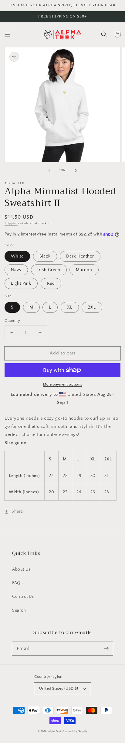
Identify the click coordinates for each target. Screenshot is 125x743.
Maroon (84, 269)
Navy (16, 269)
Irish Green (48, 269)
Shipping (11, 223)
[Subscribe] (106, 648)
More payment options (62, 384)
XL (70, 307)
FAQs (17, 583)
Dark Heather (80, 256)
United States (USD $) (58, 688)
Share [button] (17, 511)
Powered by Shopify (74, 731)
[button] (7, 34)
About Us (21, 569)
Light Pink (21, 283)
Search (19, 610)
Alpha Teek (55, 731)
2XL (92, 307)
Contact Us (23, 596)
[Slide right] (76, 170)
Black (45, 256)
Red (51, 283)
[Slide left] (49, 170)
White (17, 256)
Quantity (12, 321)
